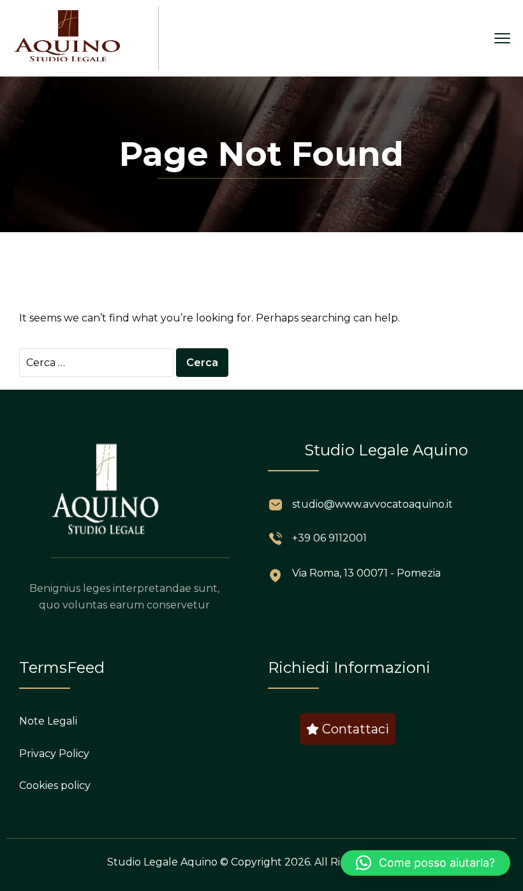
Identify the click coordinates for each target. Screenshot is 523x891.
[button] (425, 863)
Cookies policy (55, 785)
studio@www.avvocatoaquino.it (372, 504)
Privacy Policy (54, 753)
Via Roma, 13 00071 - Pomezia (366, 573)
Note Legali (48, 721)
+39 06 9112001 (329, 538)
